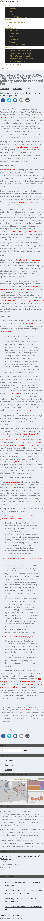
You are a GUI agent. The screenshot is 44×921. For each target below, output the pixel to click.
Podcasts (9, 47)
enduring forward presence (33, 300)
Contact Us (14, 14)
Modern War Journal (13, 64)
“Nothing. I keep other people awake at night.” (24, 147)
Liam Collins (4, 89)
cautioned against (12, 482)
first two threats (9, 170)
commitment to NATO (8, 300)
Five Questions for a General (21, 58)
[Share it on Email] (21, 101)
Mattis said (19, 462)
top (24, 202)
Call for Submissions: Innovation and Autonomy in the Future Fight (23, 908)
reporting (15, 393)
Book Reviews (15, 39)
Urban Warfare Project (19, 31)
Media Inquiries (20, 17)
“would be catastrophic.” (29, 434)
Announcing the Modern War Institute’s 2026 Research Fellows (21, 900)
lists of (20, 202)
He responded (5, 331)
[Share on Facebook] (3, 101)
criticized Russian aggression (29, 260)
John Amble (17, 89)
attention (39, 323)
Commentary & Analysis (15, 22)
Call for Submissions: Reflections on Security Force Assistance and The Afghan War (24, 891)
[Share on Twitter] (9, 101)
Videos (12, 42)
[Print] (27, 101)
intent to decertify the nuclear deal (25, 231)
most (28, 323)
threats (29, 202)
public (33, 323)
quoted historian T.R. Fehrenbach (12, 439)
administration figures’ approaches (19, 289)
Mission (12, 8)
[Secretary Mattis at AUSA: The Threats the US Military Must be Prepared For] (22, 96)
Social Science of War (18, 61)
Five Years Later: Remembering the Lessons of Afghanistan (22, 883)
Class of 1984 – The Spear (20, 53)
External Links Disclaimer (9, 915)
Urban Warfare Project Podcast (22, 56)
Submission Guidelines (19, 11)
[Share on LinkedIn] (15, 101)
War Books (14, 33)
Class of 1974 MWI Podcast (21, 50)
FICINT (12, 36)
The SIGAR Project (17, 45)
